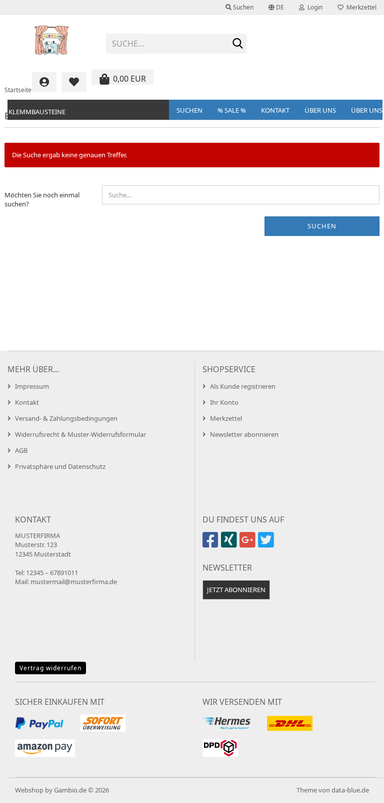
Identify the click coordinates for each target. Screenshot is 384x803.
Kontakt (275, 110)
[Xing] (230, 544)
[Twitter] (267, 544)
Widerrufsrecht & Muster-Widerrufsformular (80, 434)
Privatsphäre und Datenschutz (60, 466)
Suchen (189, 110)
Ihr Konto (224, 402)
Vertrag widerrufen (51, 668)
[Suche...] (237, 44)
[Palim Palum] (51, 40)
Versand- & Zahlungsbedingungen (66, 418)
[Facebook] (211, 544)
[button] (276, 7)
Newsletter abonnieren (244, 434)
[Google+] (249, 544)
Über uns (320, 110)
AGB (21, 450)
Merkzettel (360, 7)
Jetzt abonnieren (236, 589)
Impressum (32, 386)
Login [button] (313, 7)
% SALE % (232, 110)
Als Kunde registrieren (243, 386)
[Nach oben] (357, 787)
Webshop (29, 789)
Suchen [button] (243, 7)
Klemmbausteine (37, 111)
